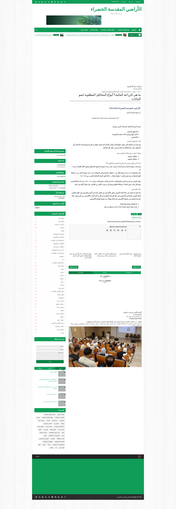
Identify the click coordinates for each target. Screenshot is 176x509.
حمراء (62, 275)
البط (62, 231)
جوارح (62, 272)
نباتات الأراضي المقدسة (57, 323)
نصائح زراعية (60, 329)
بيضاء (62, 269)
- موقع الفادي (62, 198)
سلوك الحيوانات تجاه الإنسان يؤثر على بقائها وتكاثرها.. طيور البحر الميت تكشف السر (80, 255)
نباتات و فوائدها (60, 326)
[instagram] (39, 1)
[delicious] (35, 1)
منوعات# (134, 214)
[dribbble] (48, 1)
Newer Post (73, 267)
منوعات (134, 91)
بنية (63, 259)
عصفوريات (61, 298)
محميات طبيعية (60, 304)
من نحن (131, 1)
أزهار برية (61, 218)
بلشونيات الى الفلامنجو (58, 253)
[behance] (42, 1)
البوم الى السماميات (58, 234)
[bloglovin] (51, 1)
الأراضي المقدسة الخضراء (116, 9)
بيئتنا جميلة (61, 266)
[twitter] (61, 1)
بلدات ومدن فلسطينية (58, 250)
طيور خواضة (60, 294)
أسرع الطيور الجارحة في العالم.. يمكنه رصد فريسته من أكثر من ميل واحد (105, 254)
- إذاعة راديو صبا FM (60, 196)
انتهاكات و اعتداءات (58, 247)
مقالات (62, 310)
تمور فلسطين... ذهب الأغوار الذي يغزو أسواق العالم (130, 254)
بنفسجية (61, 256)
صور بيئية (61, 288)
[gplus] (58, 1)
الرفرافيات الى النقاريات (57, 240)
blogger (80, 272)
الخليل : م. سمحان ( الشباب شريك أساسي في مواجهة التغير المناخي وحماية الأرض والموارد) (109, 35)
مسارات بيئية (60, 307)
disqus (105, 272)
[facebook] (64, 1)
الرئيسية (138, 1)
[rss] (45, 1)
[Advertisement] (97, 50)
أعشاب (62, 227)
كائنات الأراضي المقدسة (107, 30)
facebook (129, 272)
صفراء (62, 285)
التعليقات (39, 368)
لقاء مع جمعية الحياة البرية (50, 401)
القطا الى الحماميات (58, 243)
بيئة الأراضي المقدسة (123, 30)
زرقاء (62, 282)
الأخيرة (50, 368)
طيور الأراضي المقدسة (57, 291)
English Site (115, 1)
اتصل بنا (123, 1)
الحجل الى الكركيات (58, 237)
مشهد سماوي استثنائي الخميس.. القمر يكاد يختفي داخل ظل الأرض (54, 35)
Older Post (136, 267)
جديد (60, 368)
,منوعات (121, 103)
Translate (63, 188)
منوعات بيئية (84, 30)
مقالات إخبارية (94, 30)
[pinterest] (55, 1)
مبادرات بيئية (60, 301)
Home (139, 91)
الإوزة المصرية (53, 372)
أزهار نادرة (61, 221)
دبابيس (62, 278)
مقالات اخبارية (60, 313)
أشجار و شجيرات (59, 224)
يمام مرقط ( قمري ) (51, 394)
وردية (62, 332)
